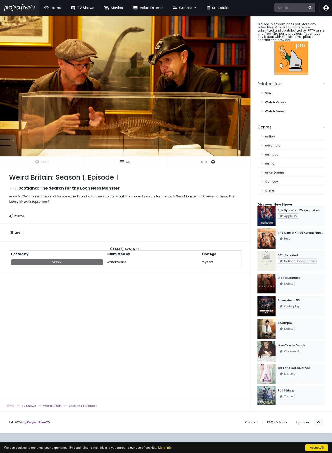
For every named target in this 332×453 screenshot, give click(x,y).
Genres (185, 7)
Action (270, 136)
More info (165, 447)
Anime (269, 163)
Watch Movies (275, 102)
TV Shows (85, 7)
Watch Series (274, 111)
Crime (269, 190)
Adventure (272, 145)
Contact (251, 422)
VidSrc (57, 262)
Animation (272, 154)
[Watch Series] (19, 10)
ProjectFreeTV (38, 422)
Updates (302, 422)
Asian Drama (151, 7)
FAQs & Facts (277, 422)
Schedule (219, 7)
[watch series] (291, 58)
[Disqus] (125, 336)
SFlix (268, 93)
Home (55, 7)
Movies (116, 7)
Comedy (271, 181)
